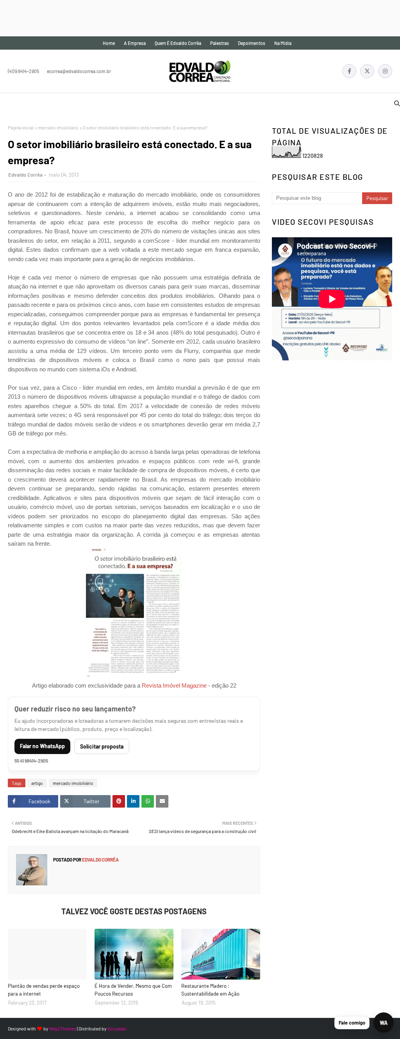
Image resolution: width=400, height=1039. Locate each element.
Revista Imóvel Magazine (174, 685)
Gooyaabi (117, 1028)
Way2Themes (62, 1028)
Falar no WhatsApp (42, 746)
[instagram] (385, 71)
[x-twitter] (367, 71)
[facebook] (349, 71)
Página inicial (21, 127)
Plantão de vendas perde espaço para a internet (44, 990)
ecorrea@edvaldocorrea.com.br (79, 71)
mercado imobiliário (58, 127)
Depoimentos (251, 43)
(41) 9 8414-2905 (23, 71)
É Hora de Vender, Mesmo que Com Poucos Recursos (133, 990)
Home (109, 43)
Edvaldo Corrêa (25, 175)
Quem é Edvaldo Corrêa (178, 43)
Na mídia (282, 43)
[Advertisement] (142, 17)
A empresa (135, 43)
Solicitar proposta (101, 746)
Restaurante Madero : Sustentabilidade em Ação (210, 990)
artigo (37, 783)
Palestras (219, 43)
